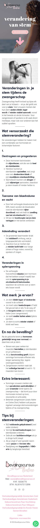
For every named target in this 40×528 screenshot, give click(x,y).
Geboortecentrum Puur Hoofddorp (20, 502)
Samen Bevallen (20, 511)
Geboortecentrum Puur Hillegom (20, 505)
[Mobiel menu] (35, 5)
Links (20, 515)
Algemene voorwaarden (20, 518)
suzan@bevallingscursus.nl (22, 479)
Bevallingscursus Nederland (20, 476)
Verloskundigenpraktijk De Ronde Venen (20, 508)
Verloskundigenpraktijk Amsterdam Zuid (20, 496)
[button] (36, 524)
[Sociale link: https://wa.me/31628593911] (24, 489)
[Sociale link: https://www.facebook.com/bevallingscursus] (16, 489)
